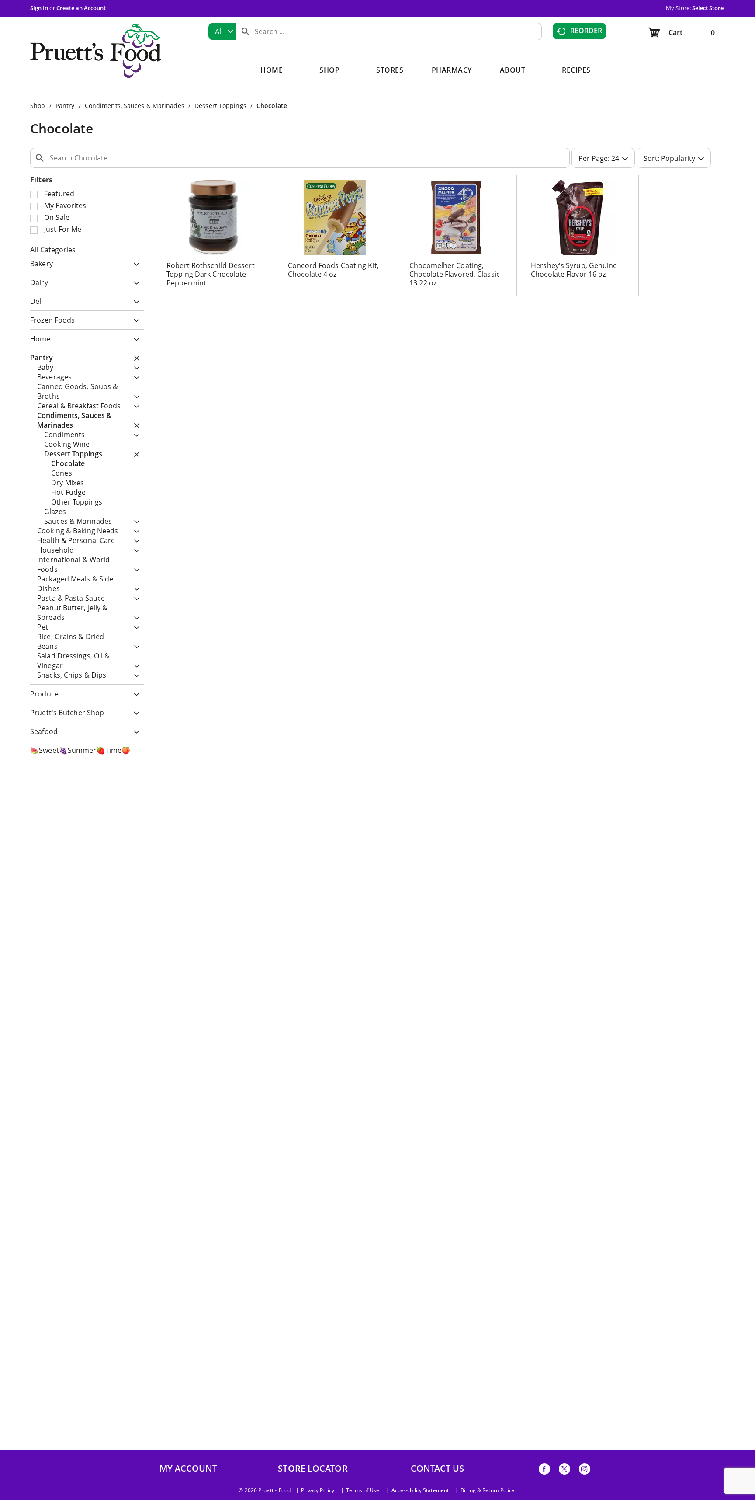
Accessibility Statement (420, 1490)
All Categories (53, 249)
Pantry (65, 105)
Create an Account (81, 8)
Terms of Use (362, 1490)
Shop (37, 105)
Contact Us (437, 1468)
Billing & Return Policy (487, 1490)
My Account (188, 1468)
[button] (134, 265)
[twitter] (564, 1470)
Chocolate (271, 105)
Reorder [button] (586, 30)
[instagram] (584, 1470)
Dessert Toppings (220, 105)
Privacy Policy (317, 1490)
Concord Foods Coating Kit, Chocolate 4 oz (333, 270)
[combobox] (222, 31)
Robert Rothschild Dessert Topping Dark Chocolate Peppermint (210, 274)
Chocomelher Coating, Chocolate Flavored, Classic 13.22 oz (454, 274)
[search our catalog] (245, 31)
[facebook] (544, 1470)
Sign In (39, 8)
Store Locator (312, 1468)
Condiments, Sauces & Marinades (134, 105)
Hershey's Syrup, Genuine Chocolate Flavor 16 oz (574, 270)
